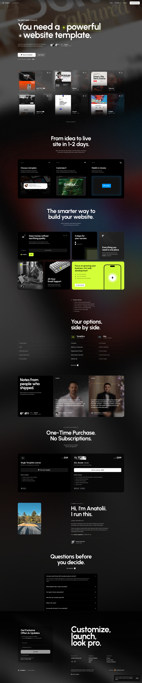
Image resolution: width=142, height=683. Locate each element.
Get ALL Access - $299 (97, 470)
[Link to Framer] (75, 661)
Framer (104, 255)
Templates (117, 2)
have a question (78, 534)
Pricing (108, 658)
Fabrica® (104, 412)
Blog (90, 662)
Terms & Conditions (111, 662)
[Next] (66, 235)
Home (111, 2)
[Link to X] (72, 661)
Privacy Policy (28, 659)
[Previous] (64, 235)
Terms (22, 659)
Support (125, 2)
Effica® (70, 412)
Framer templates (93, 658)
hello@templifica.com (76, 658)
